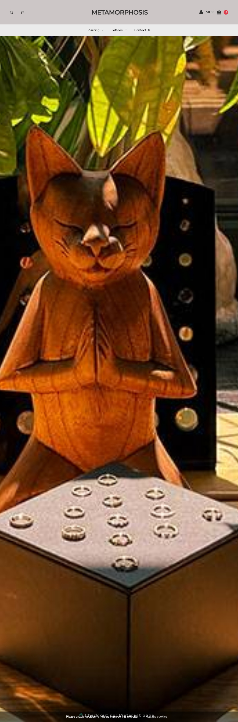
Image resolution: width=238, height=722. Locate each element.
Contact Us (142, 30)
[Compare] (22, 12)
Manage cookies (156, 716)
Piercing (93, 30)
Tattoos (117, 30)
